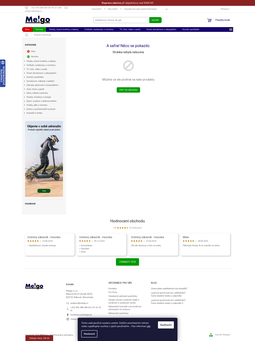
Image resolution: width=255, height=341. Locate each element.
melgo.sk (74, 319)
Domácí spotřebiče (34, 77)
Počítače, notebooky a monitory (41, 65)
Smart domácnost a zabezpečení (41, 73)
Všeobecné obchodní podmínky (140, 9)
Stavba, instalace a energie (38, 97)
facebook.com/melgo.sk (81, 314)
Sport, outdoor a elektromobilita (41, 101)
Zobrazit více (127, 261)
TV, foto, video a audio (36, 69)
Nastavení (89, 333)
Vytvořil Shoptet (222, 334)
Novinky (34, 56)
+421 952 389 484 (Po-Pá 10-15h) (85, 309)
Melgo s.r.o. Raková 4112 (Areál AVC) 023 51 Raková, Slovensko (79, 294)
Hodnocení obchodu (127, 221)
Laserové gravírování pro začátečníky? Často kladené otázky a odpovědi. (168, 294)
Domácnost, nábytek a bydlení (40, 81)
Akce (33, 51)
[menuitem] (27, 29)
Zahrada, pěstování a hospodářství (42, 85)
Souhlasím (166, 325)
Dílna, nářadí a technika (37, 93)
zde (148, 326)
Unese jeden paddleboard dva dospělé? (169, 288)
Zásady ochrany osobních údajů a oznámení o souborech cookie (123, 301)
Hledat (155, 20)
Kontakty (97, 9)
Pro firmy (113, 9)
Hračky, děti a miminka (36, 105)
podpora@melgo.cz (79, 303)
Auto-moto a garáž (35, 89)
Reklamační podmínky (118, 313)
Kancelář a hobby (34, 113)
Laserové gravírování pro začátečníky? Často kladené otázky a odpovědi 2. (168, 301)
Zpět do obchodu (128, 90)
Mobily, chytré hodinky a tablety (41, 61)
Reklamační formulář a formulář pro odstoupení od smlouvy (124, 308)
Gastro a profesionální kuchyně (40, 109)
